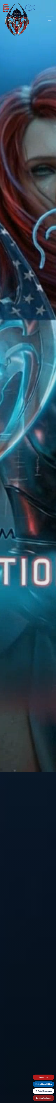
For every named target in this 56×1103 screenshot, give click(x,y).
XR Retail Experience (43, 1091)
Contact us (43, 1077)
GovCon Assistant (43, 1098)
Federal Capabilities (43, 1084)
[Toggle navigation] (50, 19)
